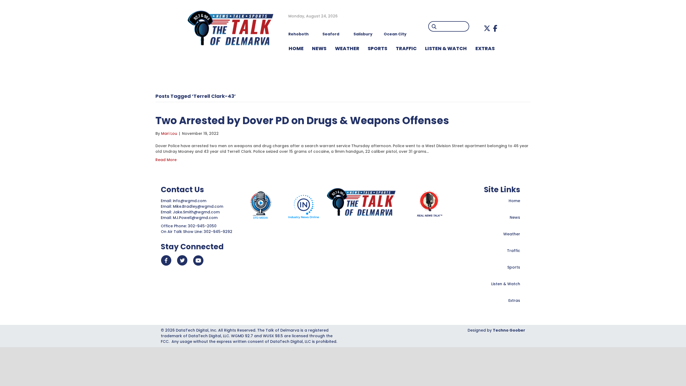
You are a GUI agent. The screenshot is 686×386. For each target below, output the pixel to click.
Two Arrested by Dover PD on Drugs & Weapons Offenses (302, 120)
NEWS (319, 48)
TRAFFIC (406, 48)
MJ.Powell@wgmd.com (196, 217)
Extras (514, 300)
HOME (296, 48)
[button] (487, 28)
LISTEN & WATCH (446, 48)
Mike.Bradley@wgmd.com (198, 206)
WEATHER (347, 48)
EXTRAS (485, 48)
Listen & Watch (505, 284)
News (515, 217)
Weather (511, 234)
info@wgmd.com (190, 200)
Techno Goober (509, 330)
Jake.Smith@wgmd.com (197, 212)
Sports (377, 48)
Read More (166, 159)
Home (514, 200)
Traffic (513, 250)
